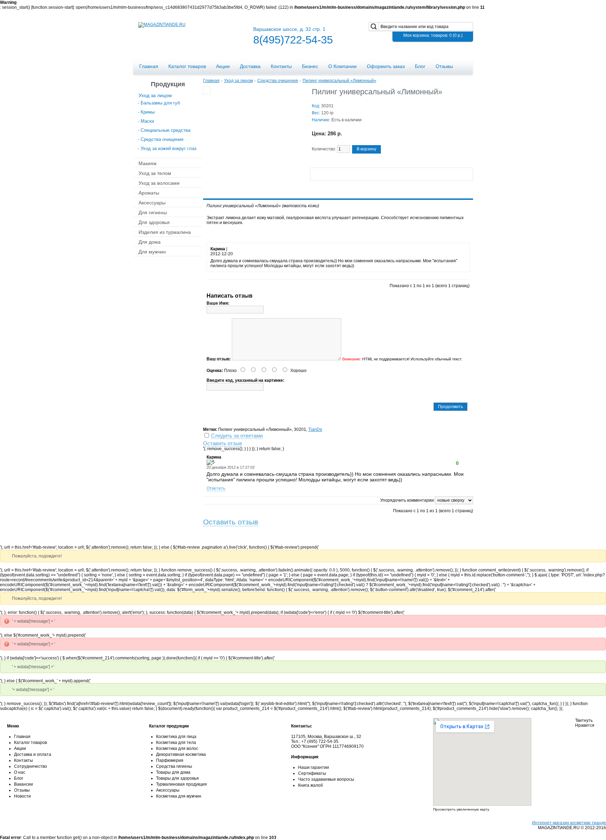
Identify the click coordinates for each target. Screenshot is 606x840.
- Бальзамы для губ (159, 103)
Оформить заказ (386, 66)
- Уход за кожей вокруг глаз (167, 148)
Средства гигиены (174, 766)
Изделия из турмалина (165, 232)
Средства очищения (277, 80)
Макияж (147, 163)
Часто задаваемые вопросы (326, 779)
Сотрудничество (30, 766)
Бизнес (310, 66)
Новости (22, 796)
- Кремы (146, 112)
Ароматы (149, 192)
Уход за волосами (159, 182)
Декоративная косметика (181, 754)
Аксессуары (152, 202)
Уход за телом (155, 173)
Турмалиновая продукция (181, 784)
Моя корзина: (433, 35)
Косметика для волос (177, 748)
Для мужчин (152, 251)
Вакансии (23, 784)
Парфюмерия (169, 760)
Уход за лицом (155, 95)
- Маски (146, 121)
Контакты (281, 66)
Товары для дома (173, 772)
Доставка (250, 66)
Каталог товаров (187, 66)
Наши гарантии (313, 767)
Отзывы (444, 66)
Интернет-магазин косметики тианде (569, 822)
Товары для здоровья (177, 778)
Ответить (216, 488)
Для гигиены (153, 212)
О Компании (342, 66)
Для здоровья (154, 222)
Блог (420, 66)
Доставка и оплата (32, 754)
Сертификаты (312, 773)
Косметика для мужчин (178, 796)
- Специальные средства (164, 130)
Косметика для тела (176, 742)
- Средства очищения (160, 139)
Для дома (150, 241)
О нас (19, 772)
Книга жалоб (310, 785)
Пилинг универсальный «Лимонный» (339, 80)
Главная (148, 66)
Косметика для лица (176, 736)
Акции (223, 66)
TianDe (315, 429)
